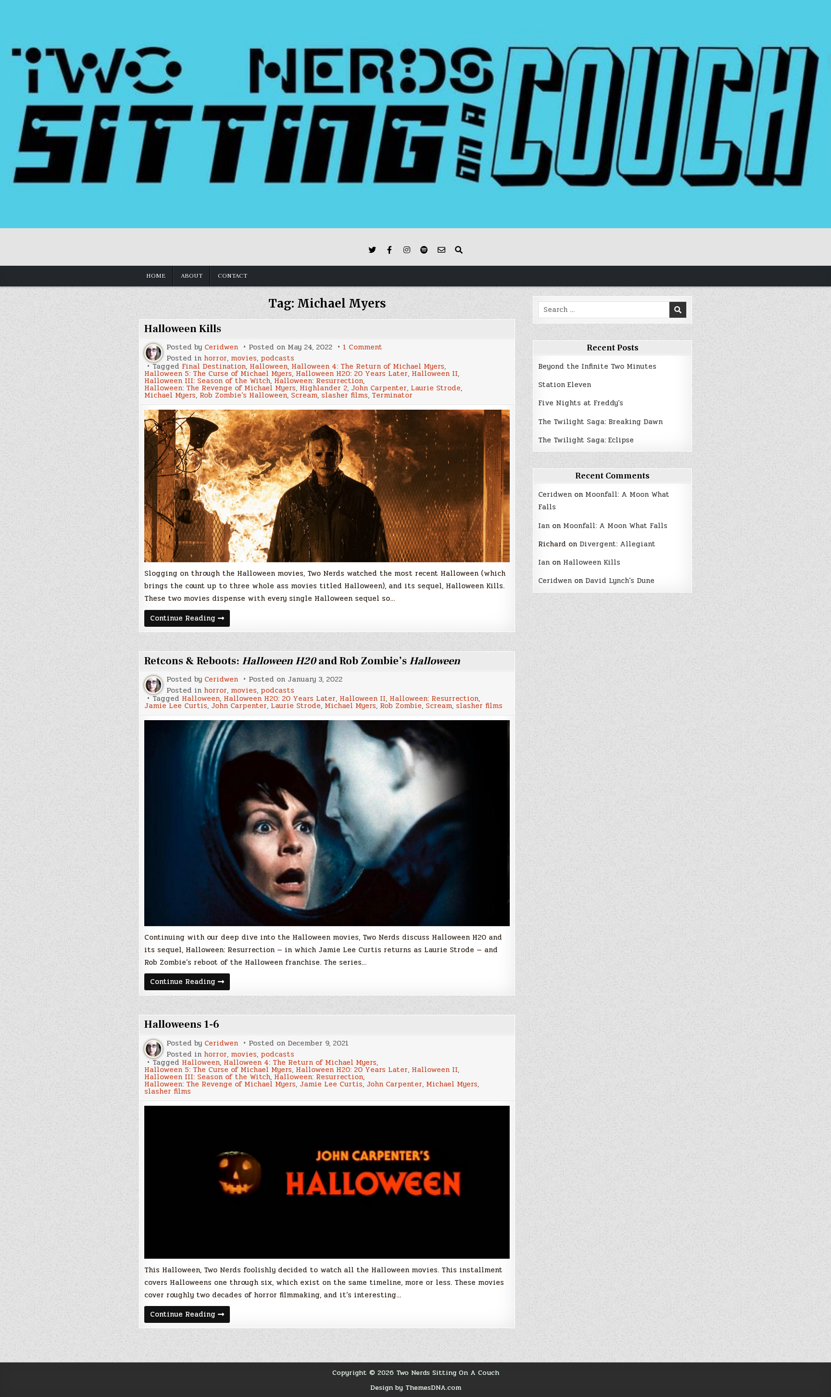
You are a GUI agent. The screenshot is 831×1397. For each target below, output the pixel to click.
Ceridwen (221, 347)
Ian (544, 525)
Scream (304, 395)
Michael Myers (170, 395)
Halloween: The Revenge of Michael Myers (220, 388)
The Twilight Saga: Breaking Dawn (600, 421)
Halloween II (435, 373)
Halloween (269, 366)
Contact (232, 276)
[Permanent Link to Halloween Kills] (327, 486)
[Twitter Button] (372, 250)
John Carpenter (379, 388)
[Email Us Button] (441, 250)
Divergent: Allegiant (617, 544)
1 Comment (362, 347)
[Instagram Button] (407, 250)
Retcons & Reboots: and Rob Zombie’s (302, 661)
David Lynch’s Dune (620, 580)
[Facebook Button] (389, 250)
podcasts (277, 358)
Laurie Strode (436, 388)
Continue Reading (190, 619)
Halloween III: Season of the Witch (207, 381)
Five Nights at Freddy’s (580, 403)
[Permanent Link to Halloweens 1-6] (327, 1182)
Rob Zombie (401, 706)
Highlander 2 (323, 388)
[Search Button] (459, 250)
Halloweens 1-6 (181, 1024)
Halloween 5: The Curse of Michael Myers (218, 373)
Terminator (392, 395)
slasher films (344, 395)
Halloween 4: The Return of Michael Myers (367, 366)
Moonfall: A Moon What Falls (615, 525)
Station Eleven (564, 384)
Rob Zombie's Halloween (243, 395)
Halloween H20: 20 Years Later (352, 373)
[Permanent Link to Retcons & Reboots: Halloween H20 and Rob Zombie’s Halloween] (327, 823)
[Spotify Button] (424, 250)
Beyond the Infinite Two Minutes (597, 366)
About (191, 276)
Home (155, 276)
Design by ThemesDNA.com (415, 1387)
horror (215, 358)
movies (244, 358)
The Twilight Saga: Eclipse (586, 440)
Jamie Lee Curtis (175, 706)
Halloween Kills (182, 329)
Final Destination (214, 366)
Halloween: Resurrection (318, 381)
